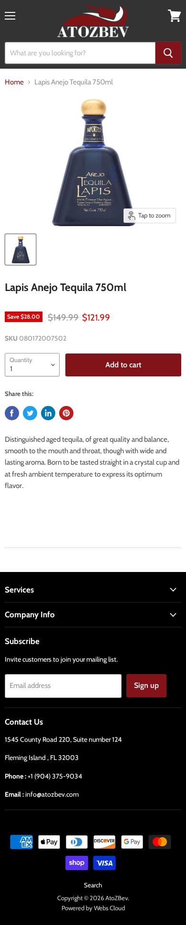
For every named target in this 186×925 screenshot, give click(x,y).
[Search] (168, 53)
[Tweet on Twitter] (30, 413)
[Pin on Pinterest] (66, 413)
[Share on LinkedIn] (48, 413)
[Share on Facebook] (12, 413)
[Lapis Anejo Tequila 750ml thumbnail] (20, 249)
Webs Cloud (109, 908)
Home (14, 82)
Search (93, 885)
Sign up (146, 685)
